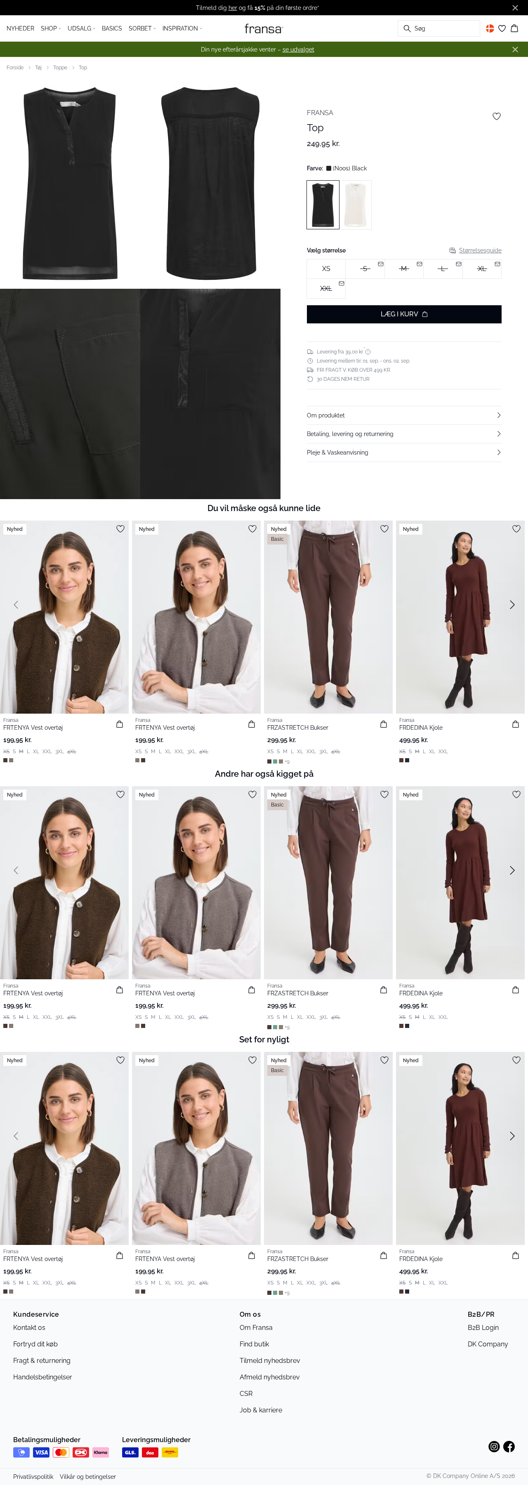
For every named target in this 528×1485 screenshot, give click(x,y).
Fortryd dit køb (35, 1344)
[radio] (326, 269)
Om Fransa (256, 1328)
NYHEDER (20, 28)
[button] (404, 415)
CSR (246, 1394)
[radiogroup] (404, 279)
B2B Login (483, 1328)
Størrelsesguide (480, 250)
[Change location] (490, 28)
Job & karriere (261, 1410)
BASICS (112, 28)
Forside (15, 68)
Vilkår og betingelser (88, 1476)
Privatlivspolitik (33, 1476)
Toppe (60, 68)
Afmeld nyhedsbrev (270, 1377)
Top (83, 68)
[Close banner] (515, 8)
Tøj (38, 68)
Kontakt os (29, 1328)
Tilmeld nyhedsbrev (270, 1361)
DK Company (488, 1344)
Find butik (254, 1344)
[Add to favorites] (496, 116)
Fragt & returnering (42, 1361)
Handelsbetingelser (42, 1377)
